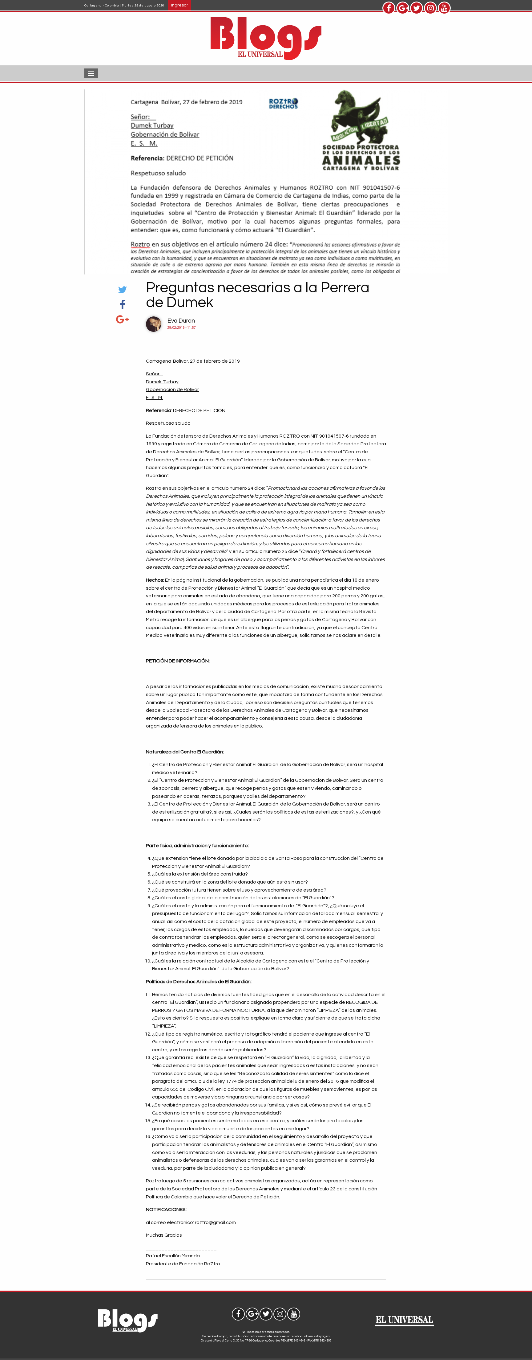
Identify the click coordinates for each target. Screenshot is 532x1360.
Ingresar (179, 5)
